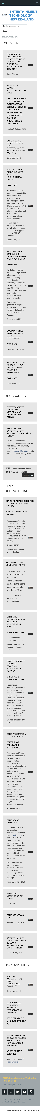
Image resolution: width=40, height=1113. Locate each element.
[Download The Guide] (30, 65)
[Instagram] (31, 1092)
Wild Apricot (18, 1110)
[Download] (30, 108)
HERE (9, 722)
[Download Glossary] (30, 413)
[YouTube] (24, 1092)
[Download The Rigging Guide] (30, 151)
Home (5, 31)
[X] (11, 1092)
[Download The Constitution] (30, 947)
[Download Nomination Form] (30, 588)
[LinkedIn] (18, 1092)
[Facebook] (4, 1092)
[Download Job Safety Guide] (30, 985)
